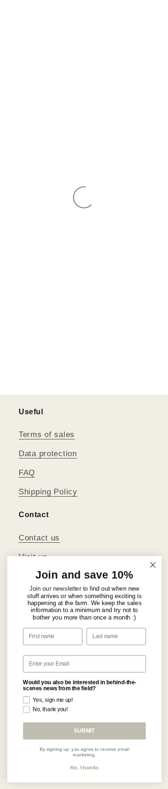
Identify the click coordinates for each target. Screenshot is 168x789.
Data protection (48, 453)
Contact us (39, 537)
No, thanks (84, 767)
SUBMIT (84, 730)
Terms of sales (47, 434)
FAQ (27, 472)
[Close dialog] (153, 565)
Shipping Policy (48, 491)
